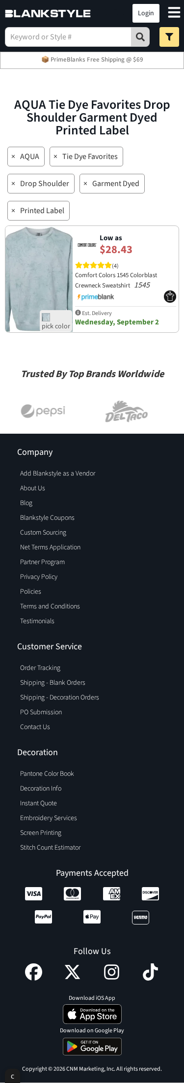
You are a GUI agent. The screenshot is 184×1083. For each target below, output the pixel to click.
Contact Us (35, 727)
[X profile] (72, 978)
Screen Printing (40, 833)
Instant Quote (38, 803)
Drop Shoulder (44, 183)
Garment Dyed (115, 183)
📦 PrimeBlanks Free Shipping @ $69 (92, 59)
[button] (102, 13)
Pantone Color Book (47, 774)
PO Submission (41, 712)
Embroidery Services (48, 818)
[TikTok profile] (150, 978)
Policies (30, 592)
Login (146, 13)
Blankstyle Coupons (47, 518)
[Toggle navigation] (174, 13)
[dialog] (12, 1076)
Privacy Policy (38, 577)
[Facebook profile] (33, 978)
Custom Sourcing (43, 533)
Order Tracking (40, 668)
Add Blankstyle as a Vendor (57, 473)
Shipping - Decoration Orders (59, 697)
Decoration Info (40, 789)
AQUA (29, 156)
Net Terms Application (50, 547)
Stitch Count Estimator (50, 848)
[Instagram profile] (111, 978)
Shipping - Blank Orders (52, 683)
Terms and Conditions (50, 606)
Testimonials (37, 621)
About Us (32, 488)
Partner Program (42, 562)
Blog (26, 503)
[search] (140, 37)
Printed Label (42, 210)
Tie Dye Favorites (90, 156)
